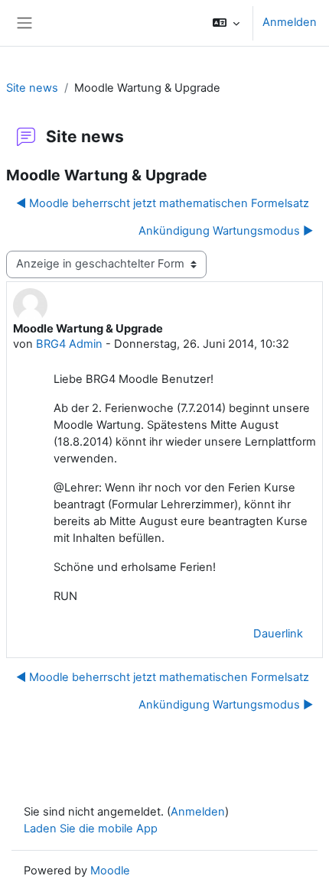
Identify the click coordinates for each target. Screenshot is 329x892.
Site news (32, 88)
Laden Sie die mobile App (91, 828)
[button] (226, 23)
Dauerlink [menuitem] (278, 634)
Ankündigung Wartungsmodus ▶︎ (225, 231)
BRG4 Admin (69, 344)
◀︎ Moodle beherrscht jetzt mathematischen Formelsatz (162, 203)
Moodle (110, 870)
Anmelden (289, 22)
